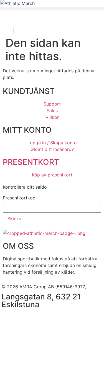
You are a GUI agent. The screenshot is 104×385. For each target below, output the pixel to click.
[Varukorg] (7, 30)
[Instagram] (24, 318)
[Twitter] (39, 318)
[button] (52, 8)
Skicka (14, 218)
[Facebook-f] (8, 318)
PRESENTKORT (31, 162)
